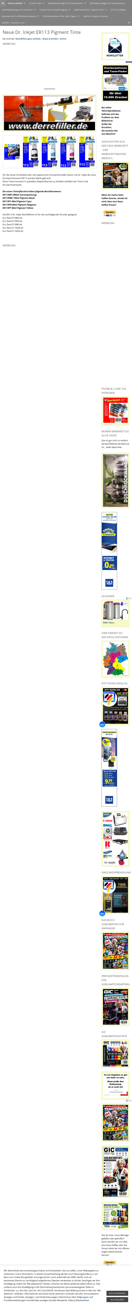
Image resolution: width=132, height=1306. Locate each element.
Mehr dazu (108, 622)
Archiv (63, 38)
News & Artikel (50, 38)
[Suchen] (129, 22)
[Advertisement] (49, 65)
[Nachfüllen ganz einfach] (3, 3)
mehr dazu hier (114, 447)
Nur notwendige (117, 1293)
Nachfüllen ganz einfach (28, 38)
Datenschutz (82, 1300)
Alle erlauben (117, 1299)
